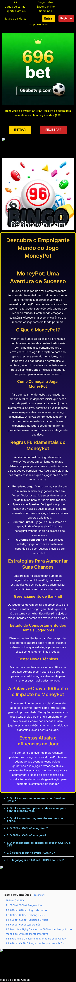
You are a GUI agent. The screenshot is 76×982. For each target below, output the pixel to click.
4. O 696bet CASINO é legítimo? (27, 828)
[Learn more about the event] (38, 147)
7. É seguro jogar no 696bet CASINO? (31, 852)
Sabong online (46, 6)
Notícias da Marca (15, 18)
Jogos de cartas (15, 6)
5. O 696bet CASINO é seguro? (26, 835)
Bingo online (45, 2)
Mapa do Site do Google (15, 979)
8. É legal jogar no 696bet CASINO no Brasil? (36, 860)
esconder (39, 895)
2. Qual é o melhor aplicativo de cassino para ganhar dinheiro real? (36, 810)
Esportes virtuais (15, 11)
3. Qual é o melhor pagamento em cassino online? (35, 820)
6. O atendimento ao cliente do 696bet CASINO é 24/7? (39, 844)
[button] (38, 800)
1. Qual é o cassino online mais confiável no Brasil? (36, 800)
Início (15, 2)
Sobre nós (45, 11)
